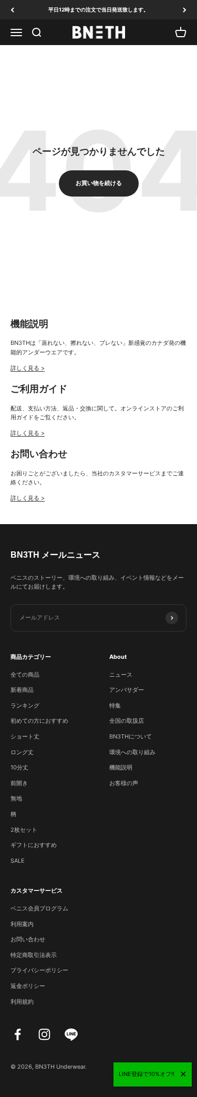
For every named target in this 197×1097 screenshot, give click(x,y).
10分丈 (19, 767)
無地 (16, 798)
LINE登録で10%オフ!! (146, 1074)
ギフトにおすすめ (34, 845)
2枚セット (24, 829)
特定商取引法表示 (34, 955)
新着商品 (22, 689)
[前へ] (12, 9)
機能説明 (120, 767)
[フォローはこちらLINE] (71, 1034)
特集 (115, 705)
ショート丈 (25, 736)
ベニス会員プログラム (39, 908)
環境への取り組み (132, 752)
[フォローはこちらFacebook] (18, 1034)
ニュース (120, 674)
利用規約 (22, 1001)
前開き (19, 783)
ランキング (25, 705)
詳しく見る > (28, 368)
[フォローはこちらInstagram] (44, 1034)
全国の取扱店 (126, 720)
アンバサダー (126, 689)
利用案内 (22, 924)
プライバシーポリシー (39, 970)
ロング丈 (22, 752)
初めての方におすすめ (39, 720)
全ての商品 (25, 674)
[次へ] (184, 9)
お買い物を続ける (99, 183)
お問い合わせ (28, 939)
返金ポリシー (28, 986)
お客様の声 (123, 783)
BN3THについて (130, 736)
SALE (18, 860)
